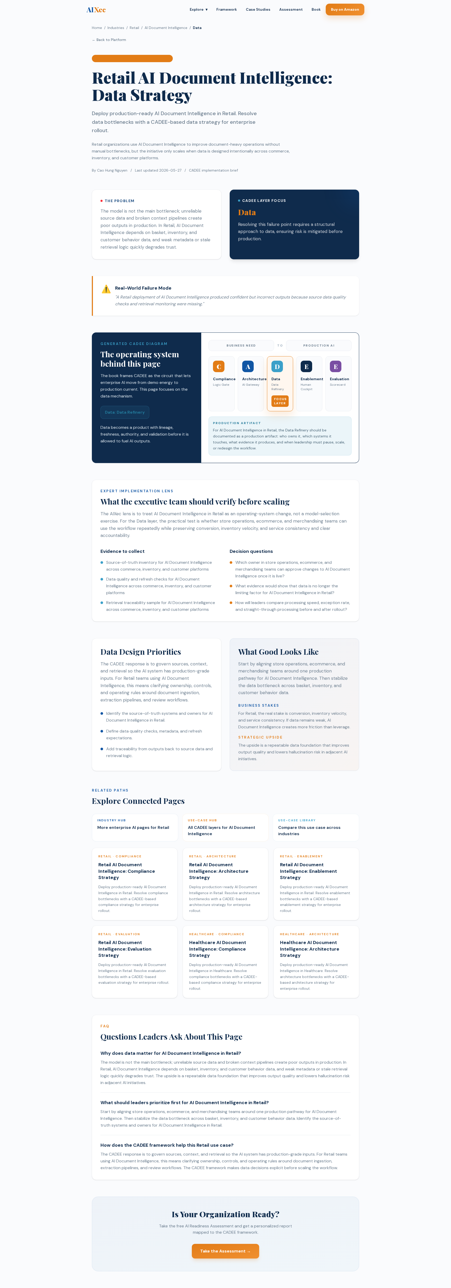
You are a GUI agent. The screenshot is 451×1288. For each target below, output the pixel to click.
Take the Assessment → (225, 1251)
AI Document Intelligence (166, 27)
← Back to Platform (109, 39)
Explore (198, 9)
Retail (134, 27)
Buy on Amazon (345, 9)
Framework (226, 9)
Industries (116, 27)
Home (97, 27)
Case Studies (258, 9)
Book (316, 9)
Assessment (291, 9)
